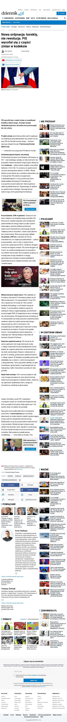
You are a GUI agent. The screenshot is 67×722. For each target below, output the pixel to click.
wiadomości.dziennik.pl (13, 30)
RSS (42, 717)
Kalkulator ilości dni (57, 698)
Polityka (16, 22)
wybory (10, 476)
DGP (40, 10)
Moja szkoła (28, 702)
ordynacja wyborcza (9, 480)
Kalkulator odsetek (57, 704)
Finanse (40, 698)
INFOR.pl (20, 10)
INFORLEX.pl (34, 10)
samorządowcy (28, 476)
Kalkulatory (55, 693)
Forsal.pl (3, 702)
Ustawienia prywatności (31, 717)
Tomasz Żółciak (25, 51)
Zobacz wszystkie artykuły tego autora (12, 576)
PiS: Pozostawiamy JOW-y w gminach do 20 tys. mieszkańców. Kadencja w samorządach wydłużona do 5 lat (29, 203)
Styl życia (40, 708)
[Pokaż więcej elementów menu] (64, 18)
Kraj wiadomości (33, 619)
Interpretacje (4, 706)
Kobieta (27, 696)
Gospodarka (17, 700)
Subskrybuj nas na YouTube (13, 60)
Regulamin (32, 715)
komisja (18, 476)
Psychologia (41, 706)
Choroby (40, 704)
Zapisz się (33, 680)
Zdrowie (16, 706)
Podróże (16, 708)
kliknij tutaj (42, 686)
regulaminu (35, 675)
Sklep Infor (4, 708)
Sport (15, 704)
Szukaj (62, 13)
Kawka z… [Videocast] (32, 27)
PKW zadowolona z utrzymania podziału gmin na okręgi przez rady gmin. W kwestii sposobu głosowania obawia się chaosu (30, 442)
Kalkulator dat (56, 696)
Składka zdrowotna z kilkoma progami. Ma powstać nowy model (7, 608)
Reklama (18, 715)
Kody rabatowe (29, 698)
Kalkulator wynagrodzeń (58, 708)
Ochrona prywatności (44, 715)
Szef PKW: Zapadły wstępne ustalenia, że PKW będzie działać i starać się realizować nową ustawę (7, 522)
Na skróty (4, 693)
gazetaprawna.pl (56, 10)
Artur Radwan (8, 51)
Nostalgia (14, 27)
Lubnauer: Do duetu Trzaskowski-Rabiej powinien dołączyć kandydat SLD (32, 521)
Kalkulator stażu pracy (58, 700)
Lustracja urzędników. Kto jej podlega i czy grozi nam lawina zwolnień (7, 582)
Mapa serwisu (57, 715)
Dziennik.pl (17, 693)
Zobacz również (30, 209)
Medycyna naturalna (43, 702)
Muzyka (27, 708)
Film (26, 706)
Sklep (63, 10)
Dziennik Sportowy (45, 27)
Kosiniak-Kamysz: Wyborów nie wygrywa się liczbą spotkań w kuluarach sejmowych (19, 522)
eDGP (2, 700)
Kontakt (6, 715)
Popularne (23, 619)
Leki (39, 700)
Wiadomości (6, 22)
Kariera (25, 715)
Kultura (27, 710)
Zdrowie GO (21, 27)
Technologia (17, 698)
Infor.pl (3, 696)
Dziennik (3, 30)
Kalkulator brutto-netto (58, 706)
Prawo (39, 696)
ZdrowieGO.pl (46, 10)
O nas (12, 715)
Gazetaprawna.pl (5, 698)
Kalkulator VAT (56, 702)
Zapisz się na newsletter (12, 64)
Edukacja (27, 700)
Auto (15, 696)
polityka (22, 30)
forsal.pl (26, 10)
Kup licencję (19, 469)
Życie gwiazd (28, 704)
